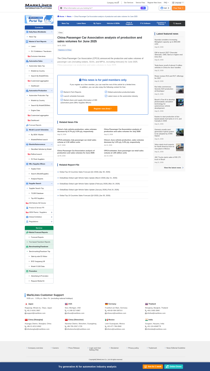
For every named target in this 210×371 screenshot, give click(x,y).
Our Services (128, 3)
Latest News (81, 23)
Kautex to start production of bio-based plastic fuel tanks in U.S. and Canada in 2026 (168, 119)
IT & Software (145, 23)
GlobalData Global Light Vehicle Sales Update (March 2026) (83, 178)
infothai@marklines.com (156, 313)
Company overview (35, 348)
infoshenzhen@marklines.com (78, 329)
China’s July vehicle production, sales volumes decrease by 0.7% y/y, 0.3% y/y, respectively (77, 130)
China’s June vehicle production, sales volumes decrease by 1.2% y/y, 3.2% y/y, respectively (124, 141)
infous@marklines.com (75, 313)
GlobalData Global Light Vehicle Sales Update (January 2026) (83, 190)
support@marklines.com (36, 313)
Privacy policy (133, 348)
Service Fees (140, 3)
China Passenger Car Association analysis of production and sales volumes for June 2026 (76, 152)
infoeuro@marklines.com (116, 313)
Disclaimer (115, 348)
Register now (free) (102, 109)
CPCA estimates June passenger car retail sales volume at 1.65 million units (124, 152)
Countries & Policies (161, 23)
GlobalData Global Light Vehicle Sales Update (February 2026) (84, 184)
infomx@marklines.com (116, 329)
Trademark (153, 348)
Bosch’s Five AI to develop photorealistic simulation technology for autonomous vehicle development (165, 104)
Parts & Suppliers (129, 23)
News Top (65, 23)
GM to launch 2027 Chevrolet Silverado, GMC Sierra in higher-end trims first (169, 55)
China (60, 33)
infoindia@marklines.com (156, 329)
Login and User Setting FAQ (95, 349)
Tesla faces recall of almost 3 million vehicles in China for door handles (168, 66)
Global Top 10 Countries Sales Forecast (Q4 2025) (79, 195)
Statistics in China (64, 50)
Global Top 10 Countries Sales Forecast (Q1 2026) (79, 172)
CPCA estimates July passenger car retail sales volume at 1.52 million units (76, 141)
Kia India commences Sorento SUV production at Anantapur (164, 89)
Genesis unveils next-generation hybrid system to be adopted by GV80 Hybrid (164, 132)
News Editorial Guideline (175, 348)
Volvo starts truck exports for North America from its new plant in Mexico (164, 146)
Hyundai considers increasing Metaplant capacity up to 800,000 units (167, 42)
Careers (55, 348)
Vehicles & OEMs (113, 23)
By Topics (97, 23)
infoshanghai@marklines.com (38, 329)
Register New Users (155, 3)
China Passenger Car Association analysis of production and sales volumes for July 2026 (122, 130)
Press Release (74, 348)
